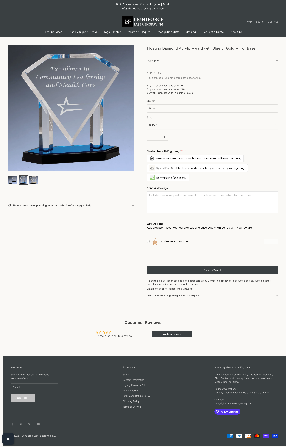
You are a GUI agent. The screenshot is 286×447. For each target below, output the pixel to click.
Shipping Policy (131, 401)
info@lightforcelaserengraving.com (174, 288)
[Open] (8, 439)
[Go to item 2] (23, 180)
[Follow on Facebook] (12, 424)
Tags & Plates (112, 32)
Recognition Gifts (168, 32)
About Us (236, 32)
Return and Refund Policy (136, 395)
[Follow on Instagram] (21, 424)
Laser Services (53, 32)
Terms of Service (132, 406)
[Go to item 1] (12, 180)
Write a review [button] (172, 334)
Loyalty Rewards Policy (135, 385)
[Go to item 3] (33, 180)
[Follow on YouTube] (38, 424)
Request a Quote (213, 32)
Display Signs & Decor (83, 32)
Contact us (164, 92)
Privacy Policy (130, 390)
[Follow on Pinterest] (29, 424)
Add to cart (212, 269)
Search (126, 374)
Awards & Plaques (139, 32)
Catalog (191, 32)
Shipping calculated (176, 77)
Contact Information (133, 379)
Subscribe (22, 398)
